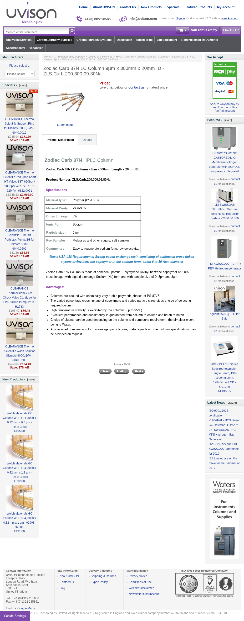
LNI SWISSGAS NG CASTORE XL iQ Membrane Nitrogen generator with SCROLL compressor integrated (224, 162)
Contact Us (128, 7)
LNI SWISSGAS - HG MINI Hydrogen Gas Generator (222, 434)
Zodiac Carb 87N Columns (152, 56)
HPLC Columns (125, 56)
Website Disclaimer (141, 588)
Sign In (180, 18)
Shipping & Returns (103, 576)
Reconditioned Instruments (199, 40)
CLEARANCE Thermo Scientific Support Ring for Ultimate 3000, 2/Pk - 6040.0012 (19, 125)
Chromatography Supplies (54, 40)
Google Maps (26, 608)
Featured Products (198, 7)
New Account (229, 18)
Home (83, 7)
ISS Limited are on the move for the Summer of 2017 (224, 463)
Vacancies (36, 48)
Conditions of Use (140, 582)
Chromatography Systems (94, 40)
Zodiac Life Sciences (100, 56)
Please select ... (19, 65)
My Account (225, 7)
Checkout (229, 30)
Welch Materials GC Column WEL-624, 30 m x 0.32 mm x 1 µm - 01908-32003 (19, 520)
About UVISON (104, 7)
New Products (151, 7)
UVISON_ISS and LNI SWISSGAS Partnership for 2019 (224, 448)
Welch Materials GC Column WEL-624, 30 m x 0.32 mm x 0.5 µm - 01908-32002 (19, 420)
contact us (136, 87)
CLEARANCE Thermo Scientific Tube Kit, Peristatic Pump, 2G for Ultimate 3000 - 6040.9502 (19, 239)
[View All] (232, 402)
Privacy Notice (138, 576)
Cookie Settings (15, 616)
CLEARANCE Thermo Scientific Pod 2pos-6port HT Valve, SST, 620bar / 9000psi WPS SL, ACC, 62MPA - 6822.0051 (19, 181)
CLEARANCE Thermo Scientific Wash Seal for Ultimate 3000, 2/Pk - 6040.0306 (19, 353)
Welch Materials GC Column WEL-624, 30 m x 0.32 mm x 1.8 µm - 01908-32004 (19, 470)
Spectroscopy (15, 48)
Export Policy (99, 582)
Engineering (144, 40)
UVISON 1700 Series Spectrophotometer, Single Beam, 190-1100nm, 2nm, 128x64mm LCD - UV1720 (224, 376)
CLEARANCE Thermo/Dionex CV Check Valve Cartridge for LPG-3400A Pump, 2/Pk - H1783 (19, 297)
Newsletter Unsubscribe (144, 594)
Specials (173, 7)
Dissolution (124, 40)
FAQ (62, 588)
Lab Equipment (167, 40)
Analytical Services (19, 40)
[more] (22, 85)
